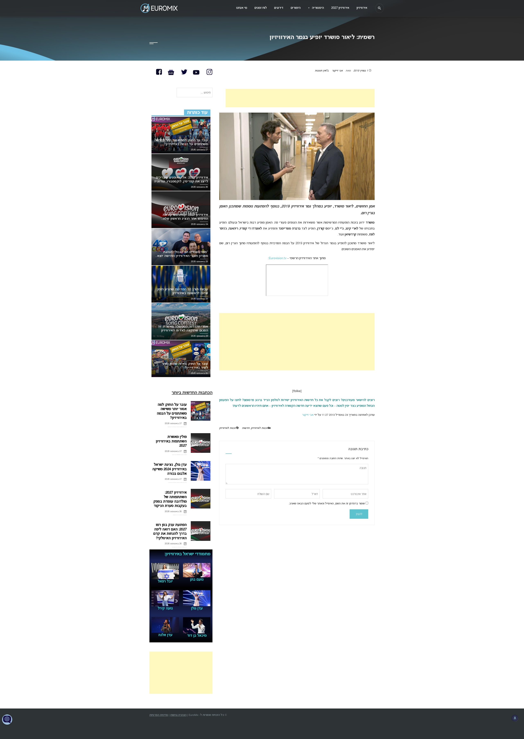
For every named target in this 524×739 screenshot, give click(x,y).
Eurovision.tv (277, 258)
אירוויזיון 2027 (340, 8)
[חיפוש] (379, 8)
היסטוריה (316, 8)
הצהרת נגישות (178, 715)
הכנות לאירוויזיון (259, 428)
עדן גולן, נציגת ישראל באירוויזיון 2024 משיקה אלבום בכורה (169, 469)
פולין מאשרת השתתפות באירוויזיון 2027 (171, 441)
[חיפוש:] (194, 92)
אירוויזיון (362, 8)
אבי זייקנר (337, 70)
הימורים (295, 8)
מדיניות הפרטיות (158, 715)
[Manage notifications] (515, 718)
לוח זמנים (260, 8)
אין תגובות (320, 70)
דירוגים (278, 8)
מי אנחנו (241, 8)
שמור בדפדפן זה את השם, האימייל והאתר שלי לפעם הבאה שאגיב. (327, 503)
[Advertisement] (300, 98)
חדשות (246, 428)
